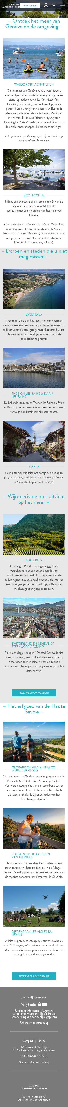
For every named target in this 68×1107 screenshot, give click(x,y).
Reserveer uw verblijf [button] (34, 693)
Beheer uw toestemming (34, 1023)
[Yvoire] (34, 169)
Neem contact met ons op (34, 1062)
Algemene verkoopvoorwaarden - (33, 1012)
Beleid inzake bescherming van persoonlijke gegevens (34, 1015)
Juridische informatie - (28, 1010)
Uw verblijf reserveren (34, 997)
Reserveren (30, 5)
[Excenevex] (34, 289)
